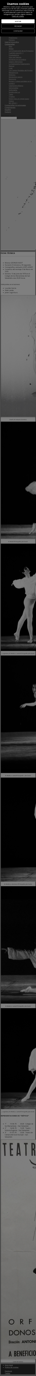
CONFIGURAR (18, 31)
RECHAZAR (18, 26)
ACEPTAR (18, 21)
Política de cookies (18, 16)
